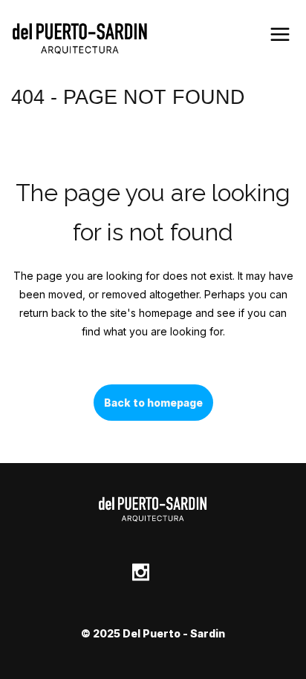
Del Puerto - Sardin (174, 633)
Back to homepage (153, 402)
